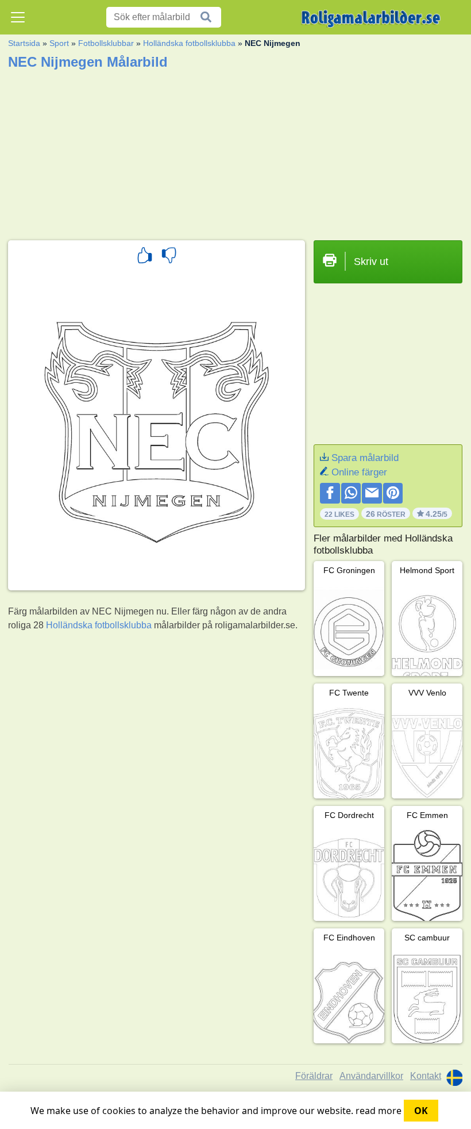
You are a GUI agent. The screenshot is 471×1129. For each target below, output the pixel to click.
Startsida (24, 43)
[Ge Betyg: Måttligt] (169, 257)
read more (378, 1110)
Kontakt (425, 1076)
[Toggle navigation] (17, 17)
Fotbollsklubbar (106, 43)
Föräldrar (314, 1076)
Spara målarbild (365, 457)
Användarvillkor (371, 1076)
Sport (59, 43)
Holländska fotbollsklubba (189, 43)
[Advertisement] (235, 151)
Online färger (359, 472)
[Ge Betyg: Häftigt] (145, 257)
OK (421, 1110)
